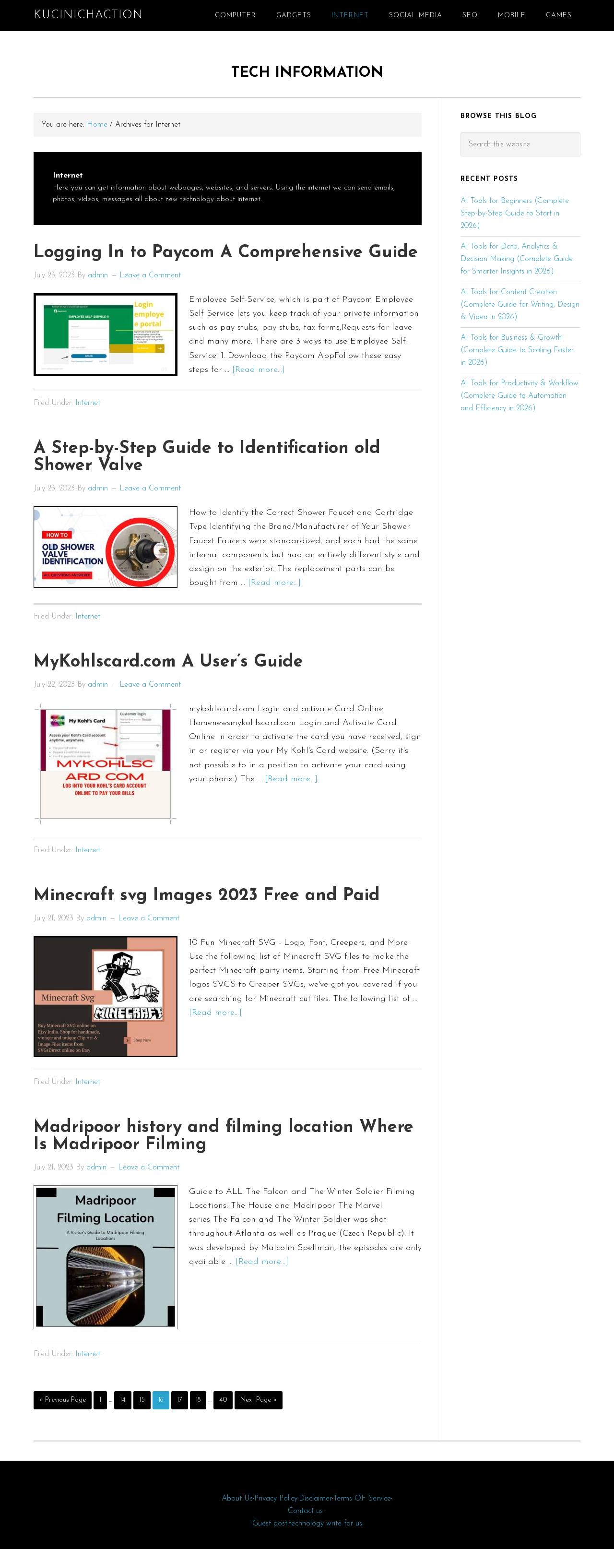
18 (200, 1400)
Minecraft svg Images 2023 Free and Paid (207, 896)
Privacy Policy (275, 1498)
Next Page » (258, 1403)
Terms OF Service (362, 1498)
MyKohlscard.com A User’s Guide (168, 662)
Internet (87, 403)
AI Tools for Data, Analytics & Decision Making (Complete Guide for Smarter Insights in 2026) (516, 259)
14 (125, 1400)
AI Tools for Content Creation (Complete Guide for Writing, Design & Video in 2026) (519, 304)
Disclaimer (315, 1498)
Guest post (269, 1523)
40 (226, 1400)
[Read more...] (258, 370)
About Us (237, 1498)
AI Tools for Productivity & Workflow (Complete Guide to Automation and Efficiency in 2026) (519, 396)
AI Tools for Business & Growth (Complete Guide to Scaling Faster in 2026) (517, 350)
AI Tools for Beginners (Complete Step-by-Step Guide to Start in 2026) (514, 213)
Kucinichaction (88, 15)
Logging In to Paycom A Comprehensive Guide (226, 253)
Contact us (305, 1511)
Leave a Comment (150, 275)
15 (145, 1400)
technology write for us (325, 1523)
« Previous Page (62, 1403)
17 (182, 1400)
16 (163, 1400)
